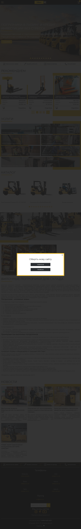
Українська (40, 264)
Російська (40, 269)
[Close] (62, 255)
